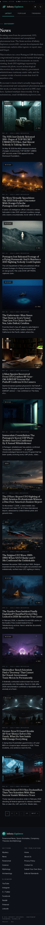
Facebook (6, 896)
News (4, 857)
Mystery (5, 852)
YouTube (5, 883)
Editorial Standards (31, 873)
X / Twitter (6, 892)
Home (26, 852)
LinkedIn (5, 909)
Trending (36, 13)
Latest (8, 13)
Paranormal (6, 861)
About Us (27, 857)
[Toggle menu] (35, 6)
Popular (22, 13)
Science (5, 865)
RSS (12, 921)
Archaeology (7, 873)
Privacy (5, 921)
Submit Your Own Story (33, 869)
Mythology (6, 869)
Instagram (6, 888)
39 (27, 813)
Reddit (4, 900)
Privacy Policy (29, 861)
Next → (35, 813)
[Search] (40, 6)
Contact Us (28, 865)
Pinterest (5, 905)
